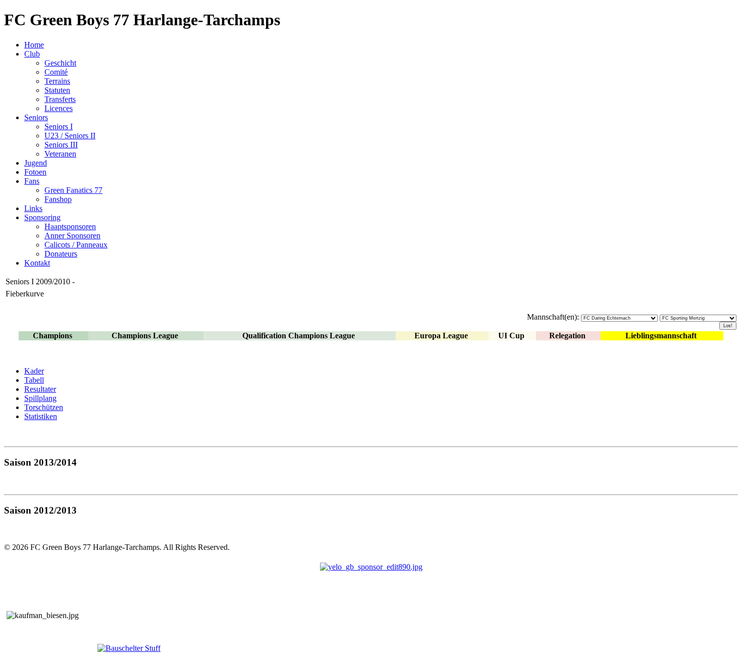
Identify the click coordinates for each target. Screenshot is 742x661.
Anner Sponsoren (72, 235)
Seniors (36, 117)
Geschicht (60, 63)
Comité (56, 72)
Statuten (57, 90)
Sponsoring (42, 217)
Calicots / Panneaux (76, 244)
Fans (31, 181)
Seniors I (58, 126)
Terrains (57, 81)
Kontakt (37, 263)
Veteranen (60, 153)
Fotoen (35, 172)
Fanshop (58, 199)
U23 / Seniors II (69, 135)
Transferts (60, 99)
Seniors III (61, 144)
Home (34, 44)
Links (33, 208)
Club (32, 53)
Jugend (35, 163)
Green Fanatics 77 (73, 190)
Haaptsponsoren (70, 226)
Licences (58, 108)
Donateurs (60, 253)
